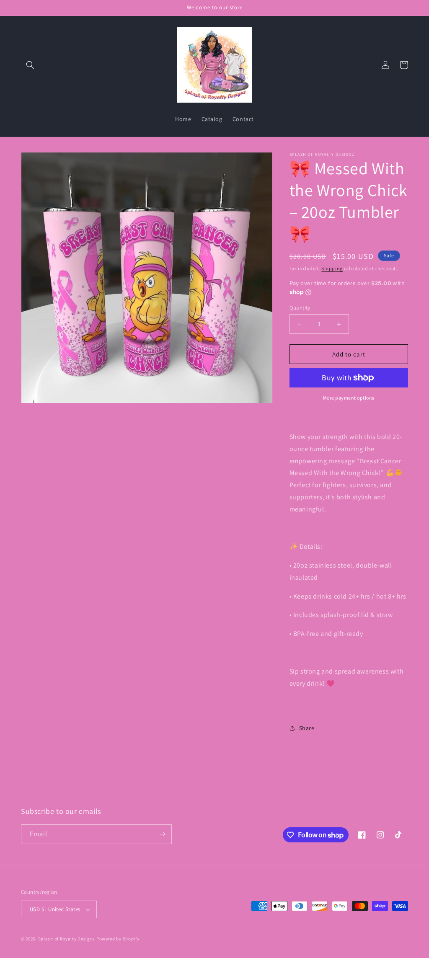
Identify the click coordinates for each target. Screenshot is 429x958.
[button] (30, 65)
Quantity (299, 307)
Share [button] (307, 728)
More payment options (349, 398)
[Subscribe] (162, 834)
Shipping (332, 268)
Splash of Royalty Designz (67, 939)
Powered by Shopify (118, 939)
